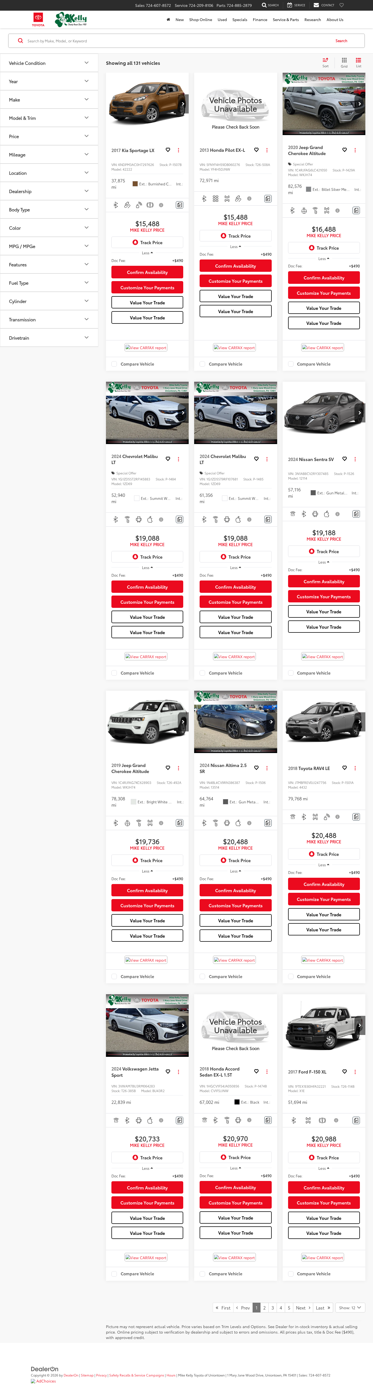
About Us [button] (335, 19)
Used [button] (222, 19)
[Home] (168, 19)
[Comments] (179, 205)
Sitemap (87, 1375)
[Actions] (178, 150)
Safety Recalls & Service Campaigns (136, 1375)
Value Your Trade (147, 302)
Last (322, 1307)
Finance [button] (260, 19)
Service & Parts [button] (286, 19)
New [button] (180, 19)
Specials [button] (239, 19)
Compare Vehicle (137, 364)
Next (302, 1307)
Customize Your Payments (147, 287)
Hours (171, 1375)
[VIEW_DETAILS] (235, 104)
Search (341, 40)
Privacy (101, 1375)
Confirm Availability (147, 272)
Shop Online (200, 19)
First (224, 1307)
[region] (147, 260)
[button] (183, 103)
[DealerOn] (45, 1368)
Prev (244, 1307)
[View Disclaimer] (161, 205)
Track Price (151, 242)
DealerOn (71, 1375)
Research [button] (312, 19)
